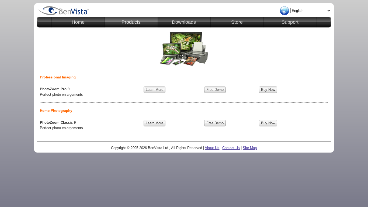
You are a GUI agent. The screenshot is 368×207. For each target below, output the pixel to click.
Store (237, 22)
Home (78, 22)
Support (290, 22)
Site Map (250, 148)
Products (131, 22)
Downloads (184, 22)
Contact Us (231, 148)
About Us (212, 148)
